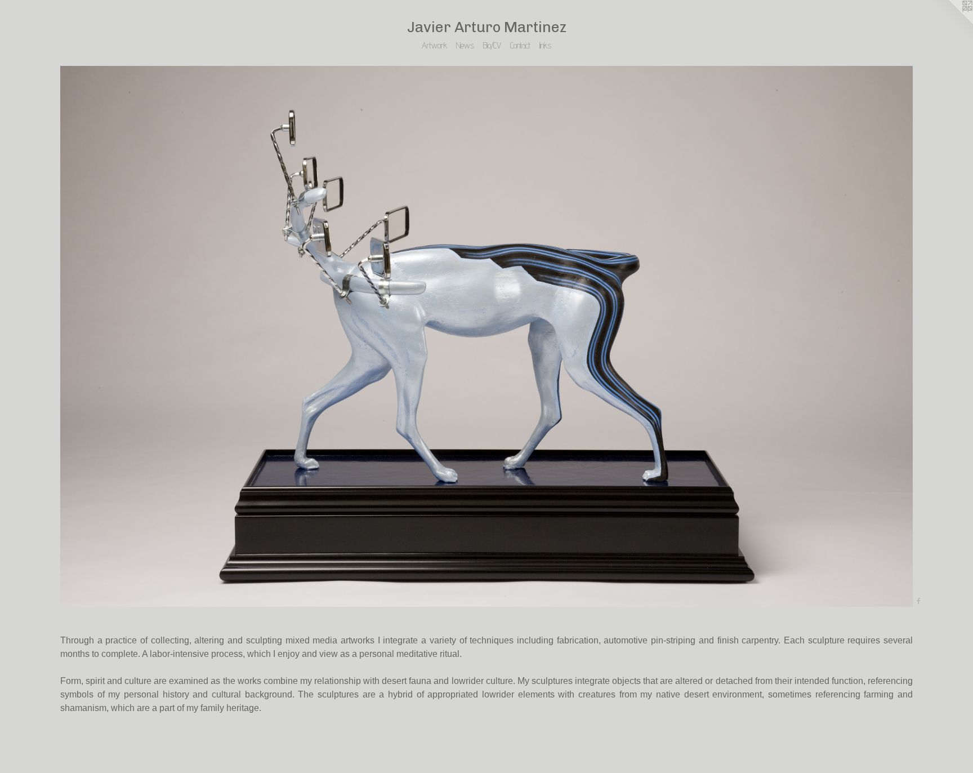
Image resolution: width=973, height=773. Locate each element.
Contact (520, 45)
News (465, 45)
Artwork (434, 45)
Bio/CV (492, 45)
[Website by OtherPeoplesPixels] (950, 22)
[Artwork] (486, 336)
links (545, 45)
